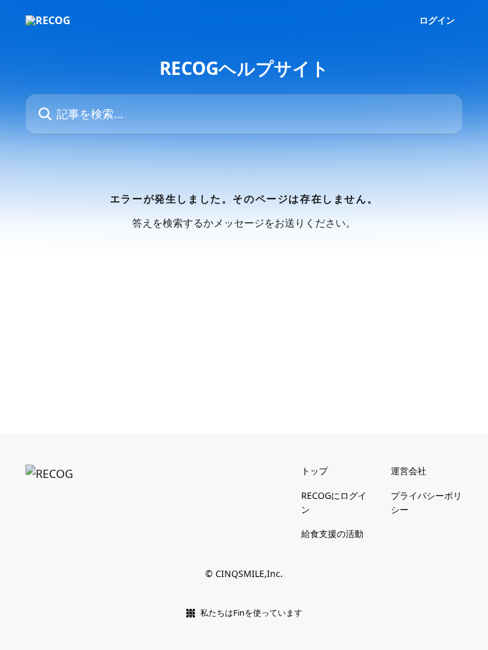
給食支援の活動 (332, 533)
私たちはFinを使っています (251, 612)
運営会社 (408, 471)
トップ (314, 471)
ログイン (437, 20)
